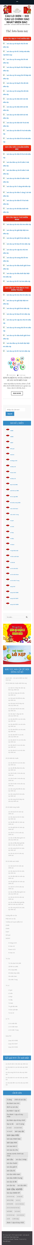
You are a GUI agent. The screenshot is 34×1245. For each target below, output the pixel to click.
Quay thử (12, 586)
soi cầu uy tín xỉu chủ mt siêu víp (19, 295)
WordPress (6, 1241)
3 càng (9, 1099)
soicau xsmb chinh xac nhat (15, 1155)
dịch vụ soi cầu (12, 1107)
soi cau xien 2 (12, 1146)
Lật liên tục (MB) (14, 490)
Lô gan (12, 520)
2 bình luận (22, 375)
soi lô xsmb (17, 1211)
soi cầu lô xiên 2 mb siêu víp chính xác (17, 1064)
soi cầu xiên (22, 1185)
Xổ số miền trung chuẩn (13, 807)
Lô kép (12, 532)
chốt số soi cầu (20, 1099)
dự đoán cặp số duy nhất (16, 1120)
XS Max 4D (13, 466)
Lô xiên (12, 526)
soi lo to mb (10, 1204)
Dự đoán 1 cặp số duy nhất (15, 1115)
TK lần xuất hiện (14, 556)
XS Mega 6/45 (13, 460)
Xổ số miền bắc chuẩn (12, 758)
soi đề (8, 1218)
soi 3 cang (20, 1124)
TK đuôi (12, 544)
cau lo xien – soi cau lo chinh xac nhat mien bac (17, 19)
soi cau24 (9, 1131)
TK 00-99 (12, 562)
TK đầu (12, 538)
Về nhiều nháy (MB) (15, 502)
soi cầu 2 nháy (21, 1159)
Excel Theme (14, 1239)
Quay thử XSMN (14, 604)
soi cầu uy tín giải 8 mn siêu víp (18, 238)
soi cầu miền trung (14, 1178)
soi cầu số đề (12, 1182)
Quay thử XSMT (14, 598)
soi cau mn (12, 1142)
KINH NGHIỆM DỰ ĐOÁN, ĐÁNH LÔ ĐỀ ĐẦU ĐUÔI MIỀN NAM (17, 378)
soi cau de (19, 1131)
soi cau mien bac (14, 1139)
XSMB (11, 430)
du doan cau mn (13, 1103)
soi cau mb (13, 1135)
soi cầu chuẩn (12, 1163)
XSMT (11, 442)
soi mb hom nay (10, 1215)
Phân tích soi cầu (11, 919)
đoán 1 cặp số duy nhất (15, 1222)
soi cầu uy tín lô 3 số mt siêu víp (18, 351)
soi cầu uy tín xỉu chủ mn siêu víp (19, 224)
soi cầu (10, 1159)
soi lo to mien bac (20, 1204)
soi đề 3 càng (15, 1218)
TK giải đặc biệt (14, 550)
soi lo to (18, 1200)
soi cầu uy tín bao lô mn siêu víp (18, 244)
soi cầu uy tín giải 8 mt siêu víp (18, 308)
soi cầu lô (11, 1170)
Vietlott (12, 454)
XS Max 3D (13, 478)
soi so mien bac (20, 1215)
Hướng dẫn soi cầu (11, 915)
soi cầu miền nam (13, 1174)
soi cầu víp (11, 1185)
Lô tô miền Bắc (14, 568)
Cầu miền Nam (14, 508)
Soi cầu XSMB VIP (13, 1193)
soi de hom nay (10, 1196)
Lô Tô (7, 1019)
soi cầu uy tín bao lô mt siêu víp (18, 314)
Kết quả (12, 448)
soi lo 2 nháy (10, 1200)
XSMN (11, 436)
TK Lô (7, 985)
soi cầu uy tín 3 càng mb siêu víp (18, 186)
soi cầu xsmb (14, 1189)
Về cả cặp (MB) (14, 496)
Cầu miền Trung (14, 514)
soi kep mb (19, 1196)
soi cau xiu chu (12, 1150)
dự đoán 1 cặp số (13, 1111)
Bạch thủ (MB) (14, 484)
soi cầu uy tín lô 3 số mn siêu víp (18, 281)
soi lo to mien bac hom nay (13, 1207)
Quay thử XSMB (14, 592)
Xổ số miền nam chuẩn (12, 861)
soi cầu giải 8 (12, 1167)
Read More (17, 393)
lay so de (10, 1124)
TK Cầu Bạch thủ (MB (14, 963)
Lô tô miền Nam (14, 574)
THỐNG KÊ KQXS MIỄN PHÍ (14, 922)
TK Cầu (8, 958)
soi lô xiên (9, 1211)
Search (10, 414)
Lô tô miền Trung (14, 580)
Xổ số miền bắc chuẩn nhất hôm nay (16, 683)
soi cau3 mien (18, 1127)
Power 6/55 (13, 472)
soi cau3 (9, 1127)
